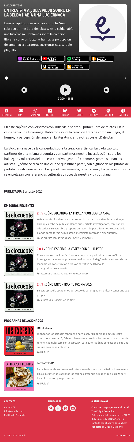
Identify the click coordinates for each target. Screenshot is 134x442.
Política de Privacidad (15, 415)
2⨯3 (40, 284)
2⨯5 (40, 213)
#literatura (66, 273)
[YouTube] (53, 59)
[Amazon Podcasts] (53, 67)
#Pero (85, 273)
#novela (77, 238)
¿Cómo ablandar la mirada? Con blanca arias (77, 213)
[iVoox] (102, 59)
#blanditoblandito (62, 238)
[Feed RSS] (78, 67)
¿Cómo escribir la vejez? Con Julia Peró (73, 248)
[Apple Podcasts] (28, 59)
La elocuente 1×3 (13, 5)
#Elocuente (46, 238)
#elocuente (69, 300)
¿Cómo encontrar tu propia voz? (68, 284)
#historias (46, 300)
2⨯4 (40, 248)
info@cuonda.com (13, 411)
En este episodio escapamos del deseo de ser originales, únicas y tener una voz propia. (83, 293)
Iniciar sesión (123, 435)
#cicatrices (87, 238)
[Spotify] (78, 59)
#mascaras (57, 300)
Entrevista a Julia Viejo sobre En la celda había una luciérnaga (37, 12)
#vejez (56, 273)
